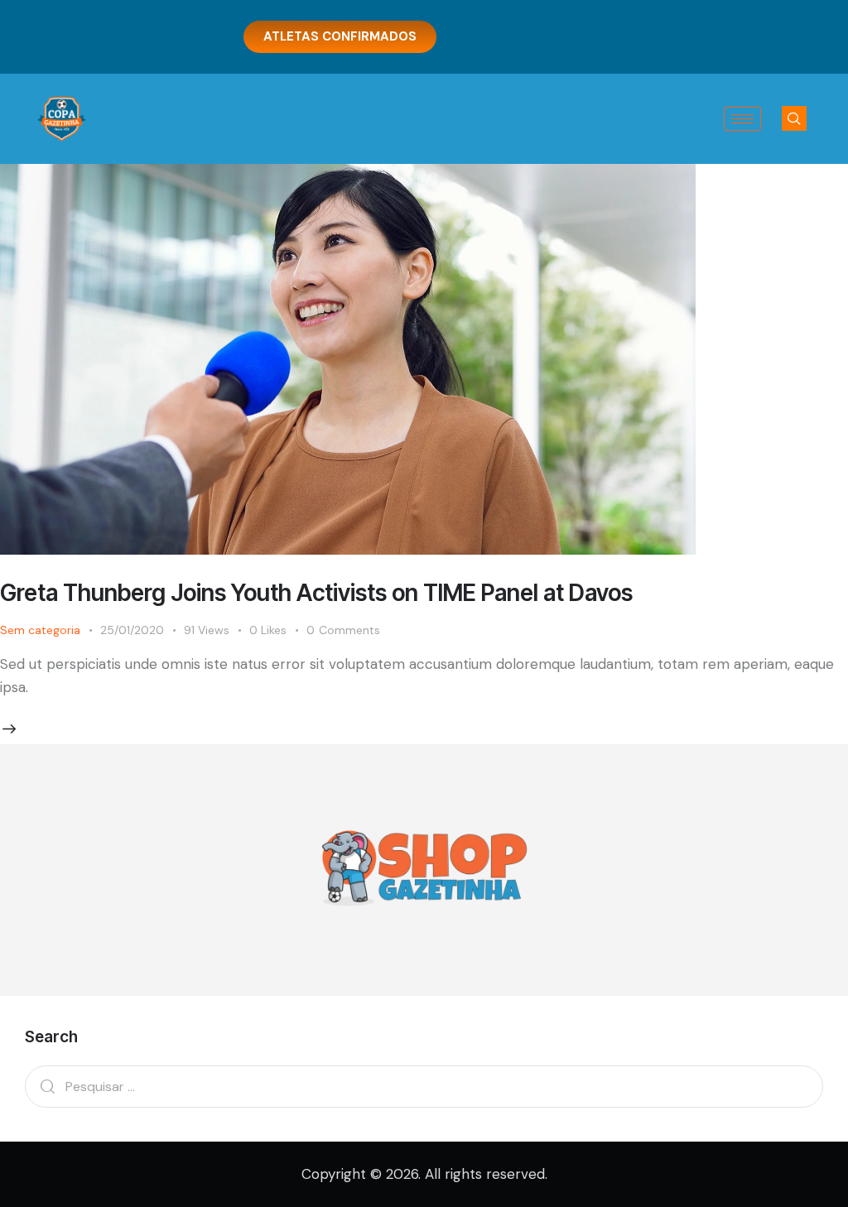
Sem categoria (40, 630)
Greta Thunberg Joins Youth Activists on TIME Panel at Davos (316, 593)
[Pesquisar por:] (424, 1086)
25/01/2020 (132, 630)
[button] (794, 118)
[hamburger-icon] (742, 119)
